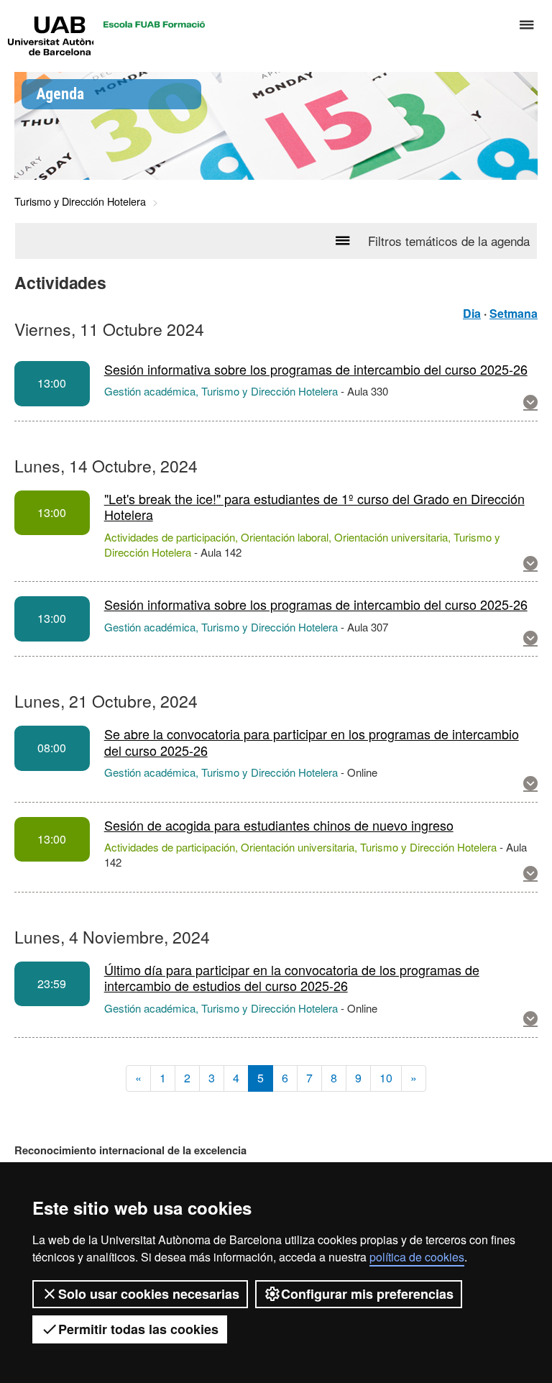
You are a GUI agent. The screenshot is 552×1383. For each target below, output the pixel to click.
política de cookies (416, 1257)
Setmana (513, 313)
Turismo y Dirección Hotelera (80, 201)
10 (386, 1077)
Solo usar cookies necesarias (148, 1293)
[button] (530, 402)
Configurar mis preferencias (367, 1293)
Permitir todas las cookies (138, 1329)
